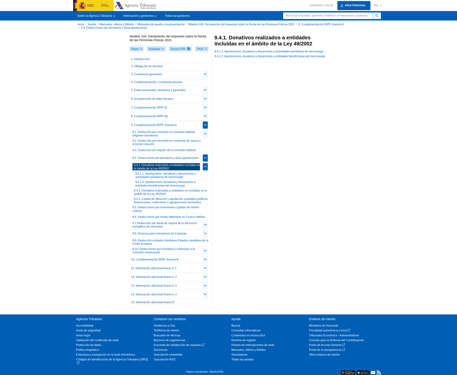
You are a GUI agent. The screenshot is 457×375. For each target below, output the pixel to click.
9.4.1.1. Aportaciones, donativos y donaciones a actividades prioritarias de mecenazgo (165, 175)
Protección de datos (88, 344)
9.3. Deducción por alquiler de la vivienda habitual (164, 150)
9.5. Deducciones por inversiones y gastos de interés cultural (165, 209)
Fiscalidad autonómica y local (328, 330)
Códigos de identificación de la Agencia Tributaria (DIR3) (112, 359)
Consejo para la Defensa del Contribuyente (336, 340)
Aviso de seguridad (88, 330)
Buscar (235, 325)
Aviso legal (83, 335)
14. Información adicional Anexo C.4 (154, 294)
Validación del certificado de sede (97, 340)
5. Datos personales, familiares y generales (158, 90)
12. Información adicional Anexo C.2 (154, 276)
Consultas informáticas (245, 330)
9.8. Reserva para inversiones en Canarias (159, 233)
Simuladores (239, 354)
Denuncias (160, 349)
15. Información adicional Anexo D (152, 302)
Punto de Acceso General (325, 344)
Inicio (80, 24)
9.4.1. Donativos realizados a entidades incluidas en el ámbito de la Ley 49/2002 (167, 167)
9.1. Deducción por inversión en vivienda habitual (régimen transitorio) (163, 133)
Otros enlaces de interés (324, 354)
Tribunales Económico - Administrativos (334, 335)
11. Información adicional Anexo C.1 (154, 268)
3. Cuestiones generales (146, 74)
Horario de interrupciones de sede (252, 344)
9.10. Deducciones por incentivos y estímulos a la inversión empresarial (163, 250)
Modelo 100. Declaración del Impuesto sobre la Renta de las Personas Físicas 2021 (242, 24)
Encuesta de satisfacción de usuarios (177, 344)
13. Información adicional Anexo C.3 (154, 285)
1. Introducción (140, 59)
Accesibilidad (84, 325)
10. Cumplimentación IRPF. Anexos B (155, 259)
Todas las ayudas (242, 359)
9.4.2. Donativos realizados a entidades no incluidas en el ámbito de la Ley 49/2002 (170, 192)
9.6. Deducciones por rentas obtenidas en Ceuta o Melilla (168, 216)
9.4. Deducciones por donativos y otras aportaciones (114, 27)
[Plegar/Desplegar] (205, 74)
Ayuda (92, 24)
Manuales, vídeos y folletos (117, 24)
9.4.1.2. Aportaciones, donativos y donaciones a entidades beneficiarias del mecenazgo (165, 183)
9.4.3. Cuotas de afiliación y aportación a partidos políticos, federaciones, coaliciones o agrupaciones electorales (171, 200)
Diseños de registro (243, 340)
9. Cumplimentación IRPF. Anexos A (321, 24)
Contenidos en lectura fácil (248, 335)
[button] (378, 5)
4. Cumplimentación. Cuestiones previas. (157, 82)
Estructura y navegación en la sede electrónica (105, 354)
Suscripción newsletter (168, 354)
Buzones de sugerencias (169, 340)
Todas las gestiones (177, 15)
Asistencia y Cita (164, 325)
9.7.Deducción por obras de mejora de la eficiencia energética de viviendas (164, 225)
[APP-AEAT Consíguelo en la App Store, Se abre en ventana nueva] (363, 372)
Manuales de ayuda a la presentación (161, 24)
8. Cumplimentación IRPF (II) (149, 116)
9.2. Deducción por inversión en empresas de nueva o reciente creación (166, 142)
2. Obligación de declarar (147, 66)
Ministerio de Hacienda (323, 325)
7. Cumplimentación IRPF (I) (149, 107)
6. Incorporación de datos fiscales (152, 98)
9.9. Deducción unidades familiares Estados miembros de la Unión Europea (170, 242)
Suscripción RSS (164, 359)
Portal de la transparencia (325, 349)
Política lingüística (87, 349)
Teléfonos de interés (166, 330)
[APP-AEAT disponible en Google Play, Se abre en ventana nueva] (348, 372)
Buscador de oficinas (167, 335)
